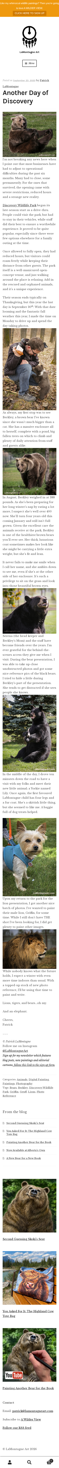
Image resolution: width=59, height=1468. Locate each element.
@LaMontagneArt (15, 1050)
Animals (22, 1079)
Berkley (23, 1087)
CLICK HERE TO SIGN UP (29, 13)
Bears (13, 1087)
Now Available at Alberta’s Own (25, 1150)
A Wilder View (31, 1419)
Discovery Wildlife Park (19, 205)
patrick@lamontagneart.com (32, 1411)
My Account (10, 1462)
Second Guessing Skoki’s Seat (25, 1123)
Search (29, 1462)
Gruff (23, 1091)
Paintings (9, 1083)
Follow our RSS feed (17, 1427)
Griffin (14, 1091)
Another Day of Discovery (25, 97)
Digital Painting (39, 1079)
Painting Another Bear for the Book (28, 1142)
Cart (45, 1460)
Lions (31, 1091)
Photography (24, 1083)
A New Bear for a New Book (23, 1158)
